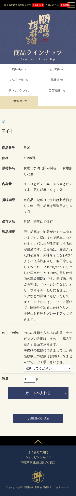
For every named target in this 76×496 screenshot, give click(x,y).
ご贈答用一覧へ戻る (38, 418)
